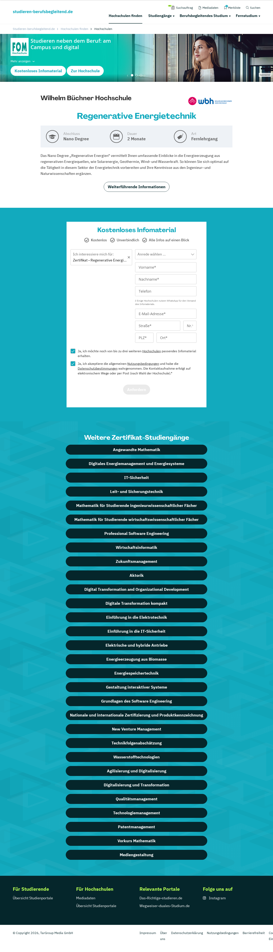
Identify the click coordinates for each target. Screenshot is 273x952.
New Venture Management (136, 729)
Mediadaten (85, 898)
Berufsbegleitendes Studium (204, 15)
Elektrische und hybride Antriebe (137, 645)
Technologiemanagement (136, 812)
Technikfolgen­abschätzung (137, 743)
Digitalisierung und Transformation (136, 785)
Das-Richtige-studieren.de (160, 898)
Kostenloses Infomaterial (38, 70)
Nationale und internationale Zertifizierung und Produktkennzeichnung (136, 715)
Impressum (147, 933)
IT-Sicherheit (136, 477)
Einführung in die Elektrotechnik (136, 617)
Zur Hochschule (85, 70)
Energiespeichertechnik (136, 673)
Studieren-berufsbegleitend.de (34, 29)
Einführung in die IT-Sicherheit (136, 631)
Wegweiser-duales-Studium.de (164, 906)
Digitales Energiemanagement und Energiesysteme (136, 463)
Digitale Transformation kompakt (136, 603)
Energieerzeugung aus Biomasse (136, 659)
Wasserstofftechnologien (136, 757)
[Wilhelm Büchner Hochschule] (209, 101)
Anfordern (136, 389)
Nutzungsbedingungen (143, 364)
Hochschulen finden (125, 15)
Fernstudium (246, 15)
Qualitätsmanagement (136, 799)
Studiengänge (160, 15)
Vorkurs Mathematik (137, 840)
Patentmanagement (136, 826)
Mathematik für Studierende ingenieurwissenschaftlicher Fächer (136, 505)
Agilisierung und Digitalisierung (136, 771)
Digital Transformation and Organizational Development (136, 589)
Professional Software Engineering (136, 533)
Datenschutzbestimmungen (98, 368)
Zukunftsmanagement (136, 561)
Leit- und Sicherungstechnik (136, 491)
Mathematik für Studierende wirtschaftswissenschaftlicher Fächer (136, 519)
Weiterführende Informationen (136, 186)
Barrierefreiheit (254, 933)
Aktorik (137, 575)
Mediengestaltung (136, 854)
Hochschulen (151, 351)
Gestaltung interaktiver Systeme (136, 687)
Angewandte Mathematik (136, 449)
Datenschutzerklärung (187, 933)
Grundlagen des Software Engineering (136, 701)
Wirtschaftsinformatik (136, 547)
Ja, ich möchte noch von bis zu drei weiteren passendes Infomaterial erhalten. (137, 353)
